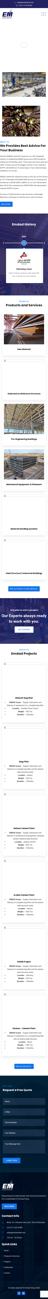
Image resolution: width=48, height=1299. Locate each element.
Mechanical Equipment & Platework (24, 484)
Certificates (8, 1267)
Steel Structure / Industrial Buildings (24, 573)
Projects (7, 1262)
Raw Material (24, 349)
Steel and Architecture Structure (24, 393)
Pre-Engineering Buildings (24, 439)
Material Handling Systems (24, 529)
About (6, 1250)
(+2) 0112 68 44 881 (25, 5)
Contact (7, 1273)
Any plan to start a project (24, 610)
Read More (9, 1206)
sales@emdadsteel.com (25, 2)
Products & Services (12, 1256)
